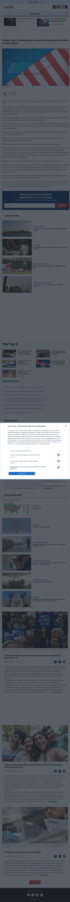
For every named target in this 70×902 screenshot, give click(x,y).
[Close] (66, 426)
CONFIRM (22, 473)
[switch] (57, 455)
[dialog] (35, 451)
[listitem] (35, 451)
